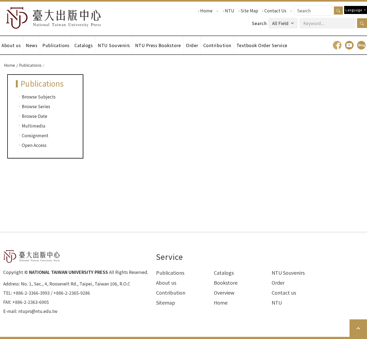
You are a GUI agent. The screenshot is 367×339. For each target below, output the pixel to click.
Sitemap (165, 302)
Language (354, 10)
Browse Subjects (39, 96)
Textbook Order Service (261, 45)
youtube (349, 45)
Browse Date (34, 116)
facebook (337, 45)
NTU (229, 10)
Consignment (35, 135)
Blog (361, 45)
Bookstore (226, 282)
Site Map (249, 10)
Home (206, 10)
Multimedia (33, 125)
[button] (362, 23)
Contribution (217, 45)
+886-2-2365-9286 (71, 292)
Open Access (34, 145)
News (31, 45)
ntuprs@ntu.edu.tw (37, 311)
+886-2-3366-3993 (31, 292)
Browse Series (36, 106)
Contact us (284, 292)
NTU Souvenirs (114, 45)
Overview (224, 292)
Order (192, 45)
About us (166, 282)
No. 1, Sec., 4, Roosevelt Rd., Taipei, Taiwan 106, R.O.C (75, 283)
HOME (53, 18)
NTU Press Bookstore (158, 45)
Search (259, 23)
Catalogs (83, 45)
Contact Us (275, 10)
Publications (55, 45)
